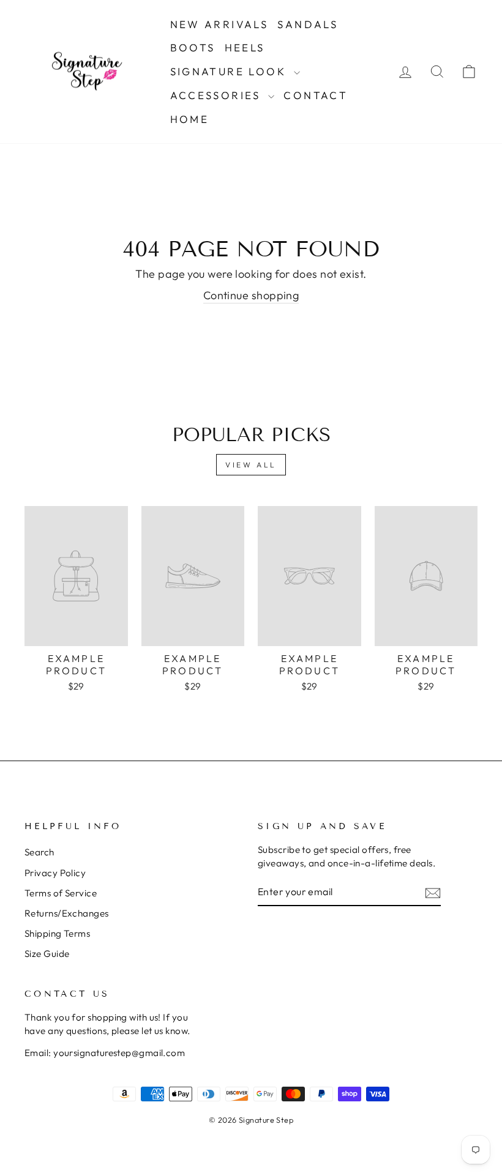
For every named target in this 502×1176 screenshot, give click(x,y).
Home (189, 119)
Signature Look (230, 71)
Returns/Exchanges (66, 913)
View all (251, 464)
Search (39, 852)
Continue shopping (251, 295)
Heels (245, 47)
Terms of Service (60, 893)
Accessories (218, 95)
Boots (192, 47)
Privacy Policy (55, 873)
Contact (315, 95)
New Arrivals (219, 24)
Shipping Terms (57, 933)
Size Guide (47, 953)
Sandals (307, 24)
